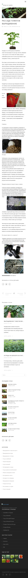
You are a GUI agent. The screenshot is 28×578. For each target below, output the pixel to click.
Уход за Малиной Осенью (8, 521)
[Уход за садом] (14, 5)
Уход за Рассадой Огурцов (8, 518)
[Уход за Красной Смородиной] (12, 556)
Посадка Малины (6, 527)
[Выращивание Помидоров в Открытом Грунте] (8, 561)
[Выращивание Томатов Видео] (14, 311)
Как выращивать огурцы (8, 467)
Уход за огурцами (6, 489)
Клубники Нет (6, 530)
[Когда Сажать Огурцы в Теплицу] (16, 561)
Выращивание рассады (15, 26)
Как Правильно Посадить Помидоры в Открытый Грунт (16, 401)
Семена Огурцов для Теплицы (14, 389)
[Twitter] (6, 284)
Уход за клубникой (7, 458)
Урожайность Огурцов (8, 512)
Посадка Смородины (12, 417)
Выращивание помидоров (8, 481)
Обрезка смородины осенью (9, 472)
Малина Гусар (11, 395)
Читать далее (7, 336)
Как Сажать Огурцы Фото (13, 406)
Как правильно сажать (7, 475)
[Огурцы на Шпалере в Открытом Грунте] (14, 345)
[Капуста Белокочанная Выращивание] (16, 556)
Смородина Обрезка (12, 423)
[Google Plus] (9, 284)
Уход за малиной (6, 464)
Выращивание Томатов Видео (14, 321)
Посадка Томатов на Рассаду (9, 524)
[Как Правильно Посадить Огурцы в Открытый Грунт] (4, 561)
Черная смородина (7, 461)
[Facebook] (3, 284)
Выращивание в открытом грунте (10, 450)
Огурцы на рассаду (7, 483)
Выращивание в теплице (8, 456)
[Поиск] (24, 375)
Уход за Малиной (6, 515)
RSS (4, 547)
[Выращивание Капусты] (12, 561)
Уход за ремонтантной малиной (9, 469)
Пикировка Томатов (12, 384)
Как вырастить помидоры (8, 478)
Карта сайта (5, 544)
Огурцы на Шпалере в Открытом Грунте (14, 355)
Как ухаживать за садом (8, 486)
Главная (5, 538)
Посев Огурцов (11, 412)
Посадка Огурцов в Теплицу (14, 428)
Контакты (5, 541)
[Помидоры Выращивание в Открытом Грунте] (20, 556)
